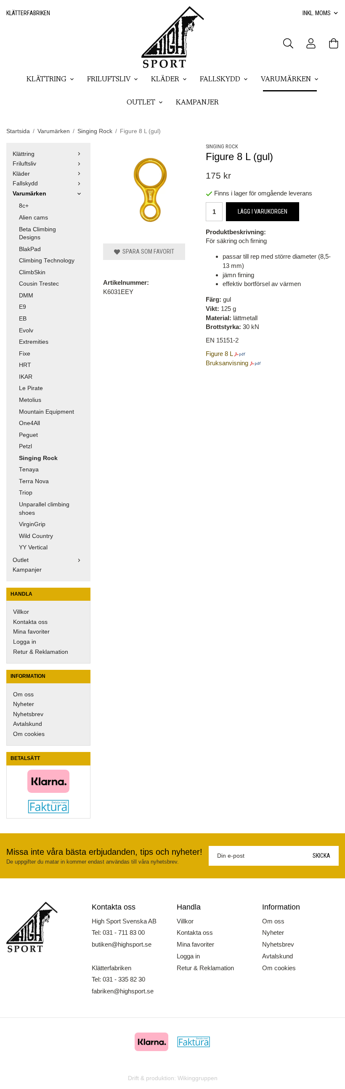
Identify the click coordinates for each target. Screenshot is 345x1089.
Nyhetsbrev (28, 714)
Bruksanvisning (227, 363)
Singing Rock (38, 458)
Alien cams (33, 217)
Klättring (46, 79)
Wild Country (36, 536)
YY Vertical (33, 547)
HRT (25, 365)
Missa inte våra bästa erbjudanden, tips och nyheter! (104, 851)
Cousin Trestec (39, 284)
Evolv (26, 330)
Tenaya (29, 469)
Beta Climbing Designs (37, 233)
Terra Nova (34, 481)
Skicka (321, 855)
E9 (22, 307)
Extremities (33, 342)
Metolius (30, 400)
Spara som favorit (147, 251)
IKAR (25, 377)
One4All (29, 423)
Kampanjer (197, 102)
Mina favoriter (31, 632)
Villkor (21, 612)
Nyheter (23, 704)
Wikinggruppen (198, 1078)
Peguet (28, 435)
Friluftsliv (108, 79)
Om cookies (29, 734)
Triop (25, 493)
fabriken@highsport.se (123, 991)
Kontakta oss (30, 622)
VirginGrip (32, 524)
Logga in (24, 642)
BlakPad (30, 249)
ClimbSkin (32, 272)
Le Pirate (31, 388)
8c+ (24, 206)
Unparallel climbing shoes (44, 508)
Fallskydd (220, 79)
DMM (26, 295)
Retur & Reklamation (40, 652)
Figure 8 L (219, 353)
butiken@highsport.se (121, 944)
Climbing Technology (46, 260)
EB (23, 319)
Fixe (24, 354)
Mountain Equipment (46, 412)
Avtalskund (27, 724)
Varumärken (286, 79)
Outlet (141, 102)
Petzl (25, 446)
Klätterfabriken (28, 13)
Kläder (165, 79)
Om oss (23, 694)
